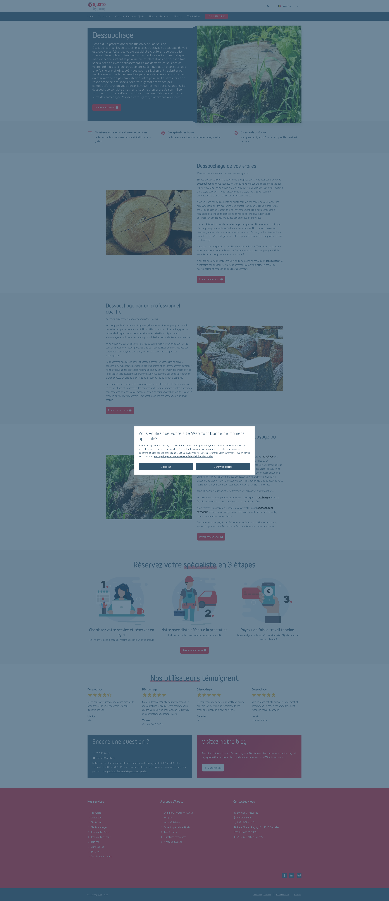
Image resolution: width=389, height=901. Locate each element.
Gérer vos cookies (223, 466)
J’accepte (166, 466)
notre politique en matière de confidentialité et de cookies (183, 456)
